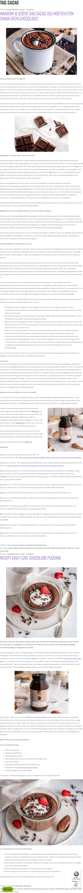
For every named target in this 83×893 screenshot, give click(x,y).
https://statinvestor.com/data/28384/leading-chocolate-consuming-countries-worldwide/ (50, 457)
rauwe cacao (71, 548)
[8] (73, 294)
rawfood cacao (13, 891)
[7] (47, 288)
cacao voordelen (13, 548)
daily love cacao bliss (43, 548)
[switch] (76, 885)
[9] (15, 348)
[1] (82, 104)
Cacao (9, 545)
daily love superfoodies (58, 548)
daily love (22, 548)
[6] (61, 228)
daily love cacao (31, 548)
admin (22, 9)
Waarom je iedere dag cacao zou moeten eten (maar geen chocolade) (36, 16)
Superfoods (29, 545)
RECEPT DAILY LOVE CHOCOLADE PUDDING (30, 557)
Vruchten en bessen (40, 545)
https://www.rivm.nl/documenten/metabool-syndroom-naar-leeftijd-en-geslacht (35, 466)
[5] (59, 228)
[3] (78, 222)
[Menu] (80, 871)
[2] (31, 192)
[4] (45, 225)
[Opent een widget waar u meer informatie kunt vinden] (7, 889)
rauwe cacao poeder (70, 889)
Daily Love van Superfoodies (37, 717)
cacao (5, 548)
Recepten (22, 545)
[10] (68, 373)
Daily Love (15, 545)
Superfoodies (19, 886)
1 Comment (29, 9)
